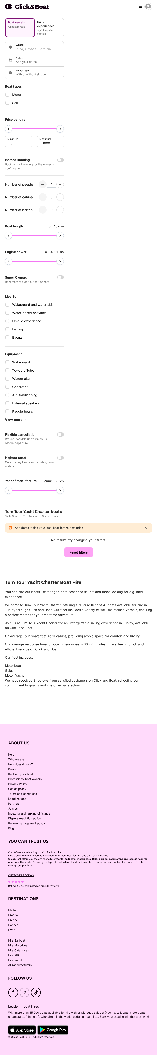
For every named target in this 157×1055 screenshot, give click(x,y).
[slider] (8, 129)
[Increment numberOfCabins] (60, 197)
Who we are (16, 759)
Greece (13, 920)
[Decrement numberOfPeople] (43, 184)
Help (11, 754)
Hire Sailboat (16, 940)
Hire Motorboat (18, 945)
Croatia (13, 915)
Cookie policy (17, 789)
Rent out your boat (20, 774)
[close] (145, 527)
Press (12, 769)
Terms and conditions (22, 793)
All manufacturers (20, 965)
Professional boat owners (25, 779)
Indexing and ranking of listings (29, 813)
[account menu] (148, 6)
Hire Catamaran (18, 950)
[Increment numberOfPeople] (60, 184)
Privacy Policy (17, 784)
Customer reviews (21, 875)
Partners (13, 803)
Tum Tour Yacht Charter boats (40, 516)
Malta (12, 910)
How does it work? (20, 764)
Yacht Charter (13, 516)
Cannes (13, 925)
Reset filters (78, 552)
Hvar (11, 929)
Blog (11, 828)
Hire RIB (13, 955)
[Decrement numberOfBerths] (43, 210)
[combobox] (38, 49)
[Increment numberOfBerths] (60, 209)
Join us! (13, 808)
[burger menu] (141, 7)
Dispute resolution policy (24, 818)
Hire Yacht (15, 960)
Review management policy (26, 823)
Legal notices (17, 798)
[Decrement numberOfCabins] (43, 197)
